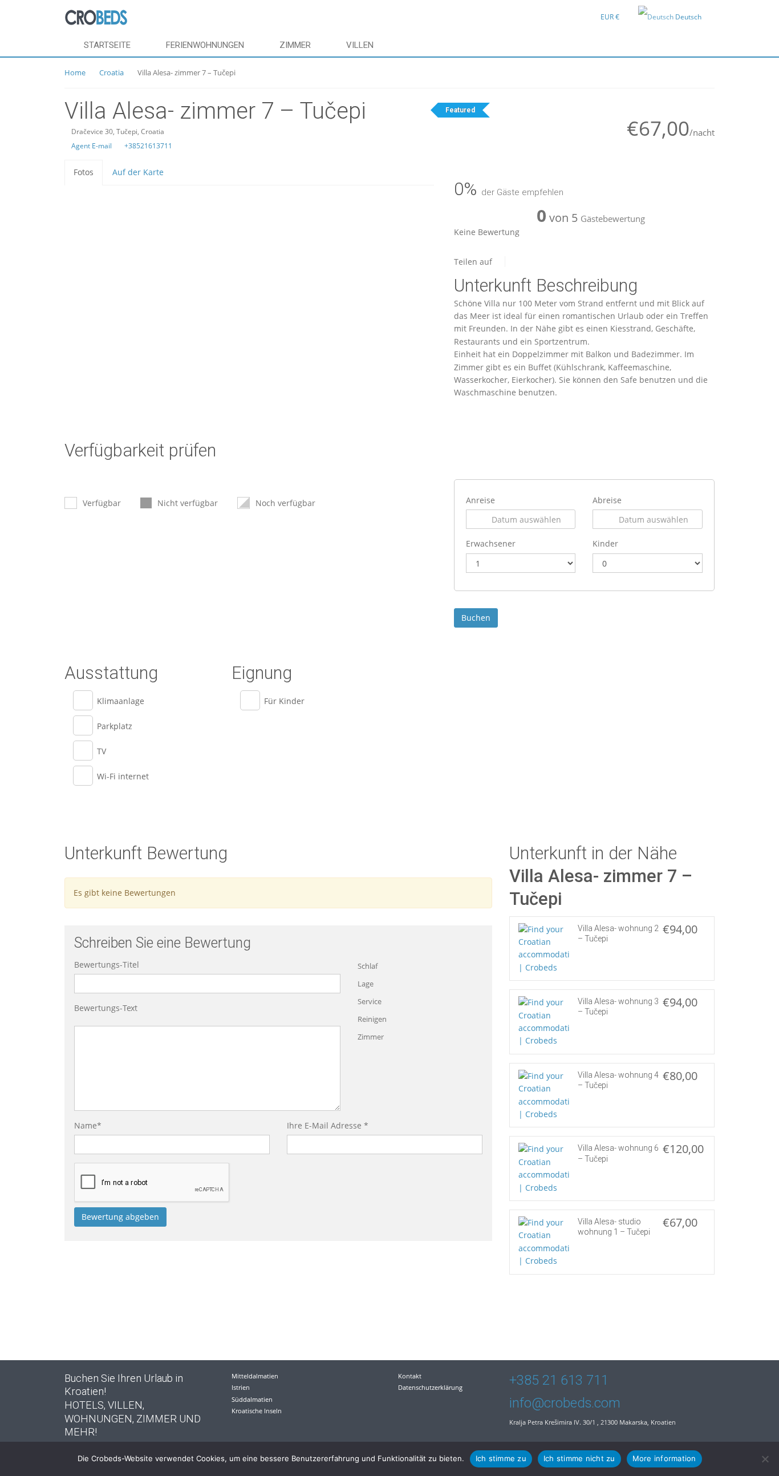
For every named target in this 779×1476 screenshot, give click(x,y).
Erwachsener (491, 543)
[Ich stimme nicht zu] (764, 1459)
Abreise (607, 500)
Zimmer (295, 45)
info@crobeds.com (564, 1403)
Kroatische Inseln (257, 1410)
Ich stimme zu (501, 1458)
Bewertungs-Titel (106, 964)
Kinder (605, 543)
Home (75, 72)
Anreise (480, 500)
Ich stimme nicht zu (579, 1458)
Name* (88, 1125)
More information (664, 1458)
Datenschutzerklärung (430, 1387)
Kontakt (409, 1376)
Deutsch (688, 17)
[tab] (83, 172)
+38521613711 (147, 146)
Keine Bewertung (487, 232)
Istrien (241, 1387)
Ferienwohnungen (205, 45)
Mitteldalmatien (255, 1376)
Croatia (111, 72)
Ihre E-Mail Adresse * (327, 1125)
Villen (360, 45)
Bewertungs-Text (105, 1007)
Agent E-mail (91, 146)
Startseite (107, 45)
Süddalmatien (252, 1399)
